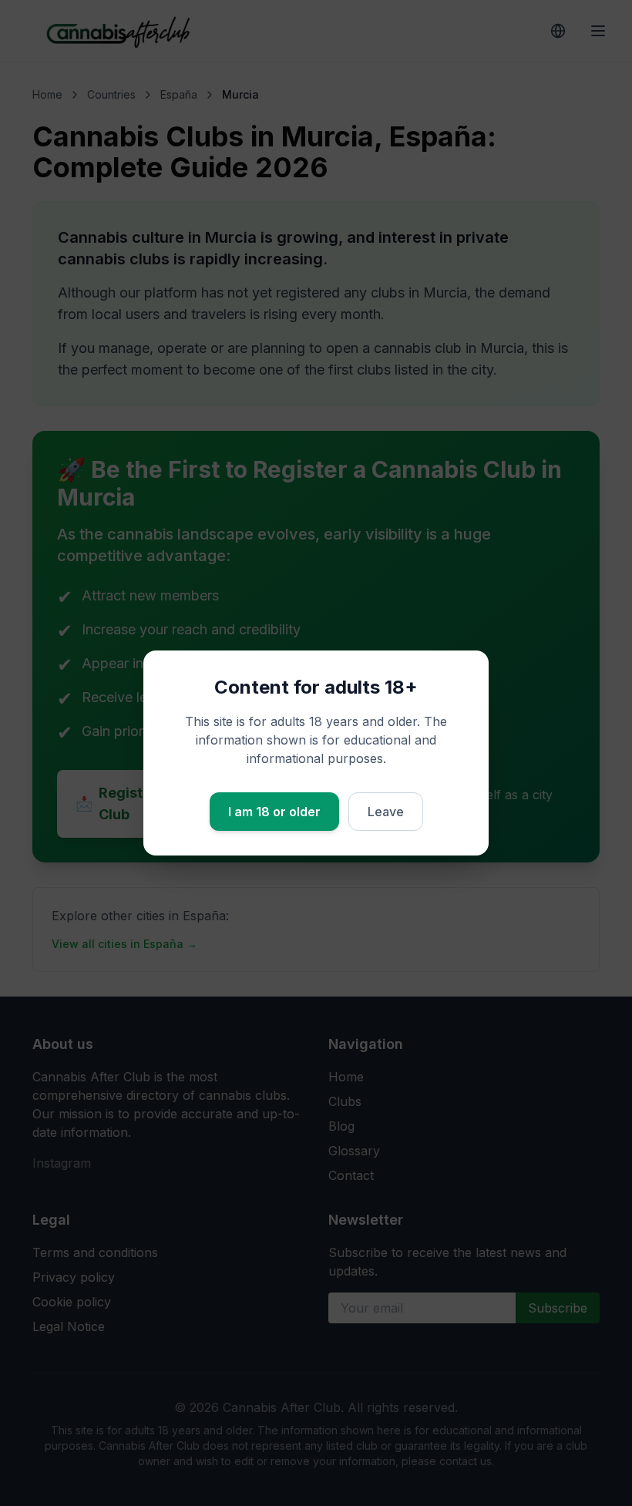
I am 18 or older (274, 811)
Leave (386, 811)
